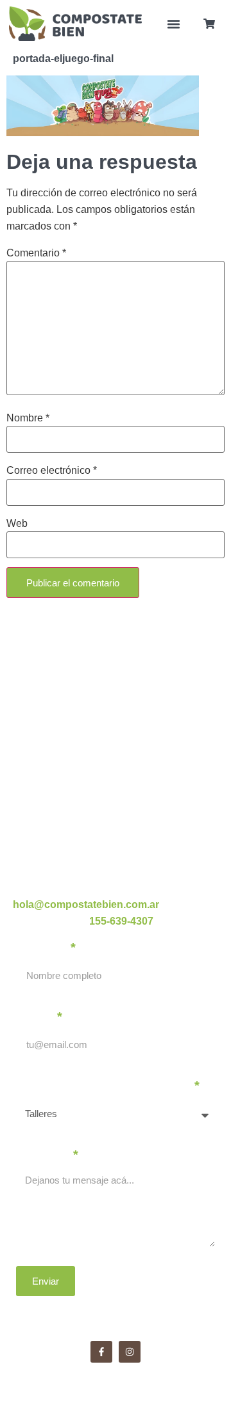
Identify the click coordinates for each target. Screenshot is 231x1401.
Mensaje (43, 1155)
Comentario (36, 253)
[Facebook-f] (101, 1352)
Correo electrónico (51, 471)
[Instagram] (130, 1352)
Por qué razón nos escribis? (104, 1086)
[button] (174, 23)
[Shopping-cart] (209, 23)
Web (17, 524)
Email (35, 1017)
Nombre (27, 418)
